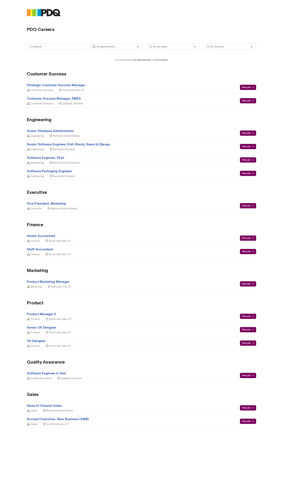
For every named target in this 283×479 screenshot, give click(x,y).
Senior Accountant (41, 235)
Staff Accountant (40, 249)
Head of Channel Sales (44, 405)
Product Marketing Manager (48, 281)
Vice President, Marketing (46, 203)
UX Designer (36, 340)
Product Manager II (41, 314)
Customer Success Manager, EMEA (54, 98)
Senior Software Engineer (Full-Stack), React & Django (68, 144)
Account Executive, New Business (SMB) (58, 419)
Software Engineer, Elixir (45, 157)
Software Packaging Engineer (49, 171)
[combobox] (116, 47)
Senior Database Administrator (50, 130)
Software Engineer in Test (46, 373)
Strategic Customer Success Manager (56, 85)
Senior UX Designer (42, 327)
